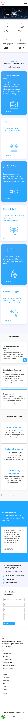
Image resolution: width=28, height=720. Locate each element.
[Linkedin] (14, 716)
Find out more (7, 111)
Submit (6, 623)
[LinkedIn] (25, 360)
